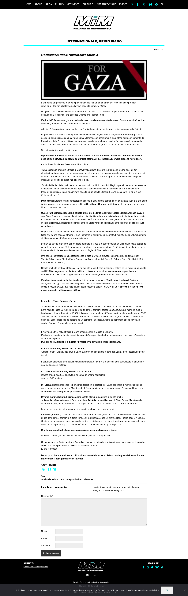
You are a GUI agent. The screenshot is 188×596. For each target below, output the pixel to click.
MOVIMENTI (73, 4)
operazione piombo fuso (70, 479)
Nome (44, 531)
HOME (28, 4)
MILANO (59, 4)
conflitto (45, 479)
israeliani (53, 479)
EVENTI (123, 4)
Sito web (45, 545)
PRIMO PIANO (110, 41)
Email (44, 538)
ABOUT (38, 4)
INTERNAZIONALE (106, 4)
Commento (47, 496)
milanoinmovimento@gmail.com (36, 567)
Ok (167, 590)
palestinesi (88, 479)
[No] (184, 590)
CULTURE (88, 4)
